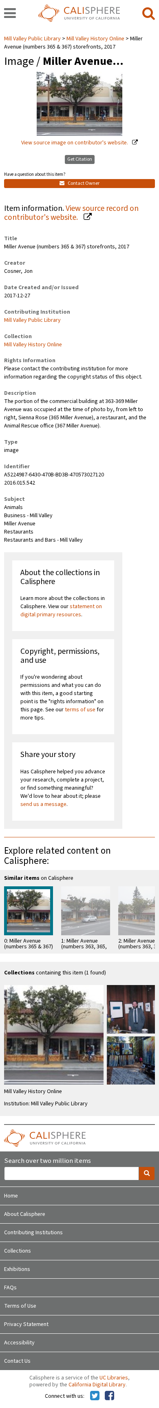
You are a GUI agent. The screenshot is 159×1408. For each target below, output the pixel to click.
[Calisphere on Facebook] (109, 1396)
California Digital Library (97, 1385)
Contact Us (17, 1361)
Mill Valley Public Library (33, 39)
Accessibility (19, 1343)
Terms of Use (20, 1306)
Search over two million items (47, 1161)
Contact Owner (83, 183)
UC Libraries (113, 1378)
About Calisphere (24, 1214)
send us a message (43, 804)
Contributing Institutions (33, 1233)
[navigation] (10, 14)
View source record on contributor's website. (71, 213)
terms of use (80, 710)
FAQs (10, 1288)
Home (11, 1196)
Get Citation (79, 159)
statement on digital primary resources (61, 610)
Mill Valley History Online (95, 39)
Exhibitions (17, 1269)
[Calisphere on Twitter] (94, 1396)
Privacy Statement (26, 1324)
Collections (17, 1251)
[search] (148, 14)
